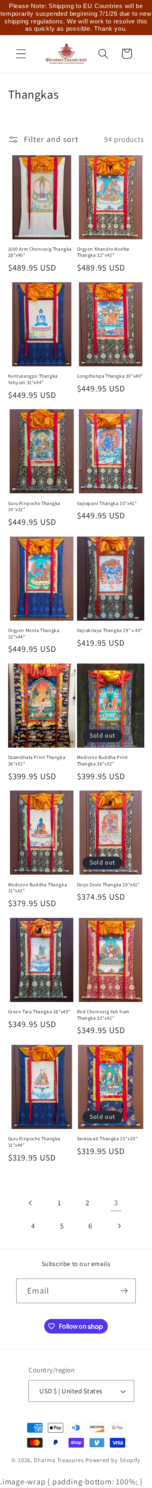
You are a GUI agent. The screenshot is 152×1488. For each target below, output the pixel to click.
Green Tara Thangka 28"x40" (39, 1011)
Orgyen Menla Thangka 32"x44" (34, 633)
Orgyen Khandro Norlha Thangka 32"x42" (103, 252)
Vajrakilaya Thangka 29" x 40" (110, 630)
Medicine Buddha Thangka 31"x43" (37, 887)
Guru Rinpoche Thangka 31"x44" (34, 1141)
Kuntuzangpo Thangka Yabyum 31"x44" (33, 379)
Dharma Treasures (59, 1460)
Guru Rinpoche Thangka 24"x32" (34, 506)
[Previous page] (30, 1202)
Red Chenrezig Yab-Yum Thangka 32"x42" (103, 1014)
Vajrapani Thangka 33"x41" (107, 503)
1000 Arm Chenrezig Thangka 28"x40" (40, 252)
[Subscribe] (123, 1291)
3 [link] (116, 1202)
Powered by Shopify (113, 1460)
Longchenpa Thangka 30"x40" (110, 376)
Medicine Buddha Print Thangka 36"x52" (102, 760)
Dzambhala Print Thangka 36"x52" (37, 760)
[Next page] (118, 1225)
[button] (20, 53)
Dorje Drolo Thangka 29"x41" (108, 884)
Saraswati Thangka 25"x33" (107, 1138)
